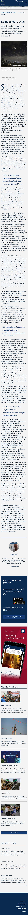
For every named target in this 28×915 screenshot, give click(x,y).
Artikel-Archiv (14, 832)
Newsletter (21, 909)
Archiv (24, 911)
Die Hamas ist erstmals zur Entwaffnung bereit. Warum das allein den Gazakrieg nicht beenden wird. (14, 797)
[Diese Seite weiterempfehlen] (9, 16)
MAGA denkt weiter (6, 875)
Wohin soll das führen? (7, 861)
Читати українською (7, 80)
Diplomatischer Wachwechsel (9, 765)
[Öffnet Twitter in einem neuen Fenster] (2, 16)
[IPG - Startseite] (4, 2)
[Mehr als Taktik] (10, 785)
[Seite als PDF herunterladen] (12, 535)
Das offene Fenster (6, 738)
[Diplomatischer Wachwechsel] (10, 758)
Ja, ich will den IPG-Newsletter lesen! (14, 617)
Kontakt (23, 901)
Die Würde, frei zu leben (8, 818)
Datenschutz (21, 906)
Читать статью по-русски (8, 77)
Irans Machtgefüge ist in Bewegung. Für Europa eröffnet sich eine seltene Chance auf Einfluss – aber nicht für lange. (13, 743)
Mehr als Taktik (5, 793)
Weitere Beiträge (15, 566)
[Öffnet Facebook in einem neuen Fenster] (5, 16)
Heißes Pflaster (5, 848)
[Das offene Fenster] (14, 728)
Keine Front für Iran (6, 705)
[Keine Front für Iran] (10, 698)
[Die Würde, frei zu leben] (10, 811)
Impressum (22, 904)
